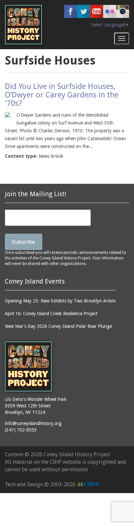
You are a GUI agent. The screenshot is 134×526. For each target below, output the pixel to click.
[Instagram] (122, 11)
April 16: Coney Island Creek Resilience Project (51, 313)
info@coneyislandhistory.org (33, 423)
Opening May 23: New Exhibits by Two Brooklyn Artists (60, 300)
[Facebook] (70, 11)
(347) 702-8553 (21, 429)
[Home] (23, 24)
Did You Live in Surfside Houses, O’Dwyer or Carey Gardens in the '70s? (61, 95)
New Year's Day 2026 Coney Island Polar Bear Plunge (58, 326)
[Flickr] (109, 11)
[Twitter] (83, 11)
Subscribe (23, 241)
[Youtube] (96, 11)
